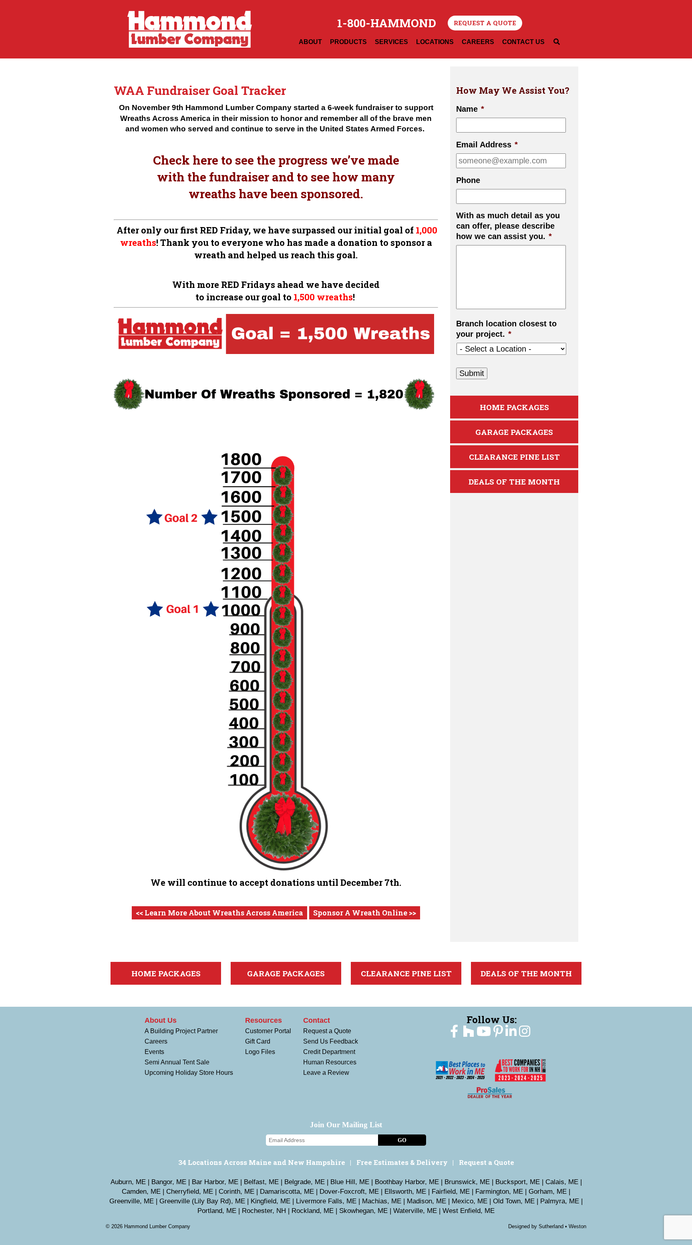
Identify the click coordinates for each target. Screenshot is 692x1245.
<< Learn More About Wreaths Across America (219, 912)
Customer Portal (268, 1031)
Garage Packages (514, 432)
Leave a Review (326, 1072)
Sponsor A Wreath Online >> (364, 912)
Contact (316, 1020)
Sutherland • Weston (562, 1226)
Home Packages (514, 407)
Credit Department (329, 1051)
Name (470, 109)
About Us (161, 1020)
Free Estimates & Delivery (402, 1162)
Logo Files (260, 1051)
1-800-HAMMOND (386, 23)
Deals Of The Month (514, 482)
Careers (156, 1041)
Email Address (487, 144)
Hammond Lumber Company (189, 29)
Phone (468, 180)
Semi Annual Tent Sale (177, 1062)
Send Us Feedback (330, 1041)
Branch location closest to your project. (506, 328)
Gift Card (257, 1041)
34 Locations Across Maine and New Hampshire (261, 1162)
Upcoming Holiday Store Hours (189, 1072)
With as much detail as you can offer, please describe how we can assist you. (508, 226)
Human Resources (329, 1062)
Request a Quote (485, 23)
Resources (263, 1020)
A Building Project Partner (181, 1031)
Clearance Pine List (514, 457)
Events (154, 1051)
